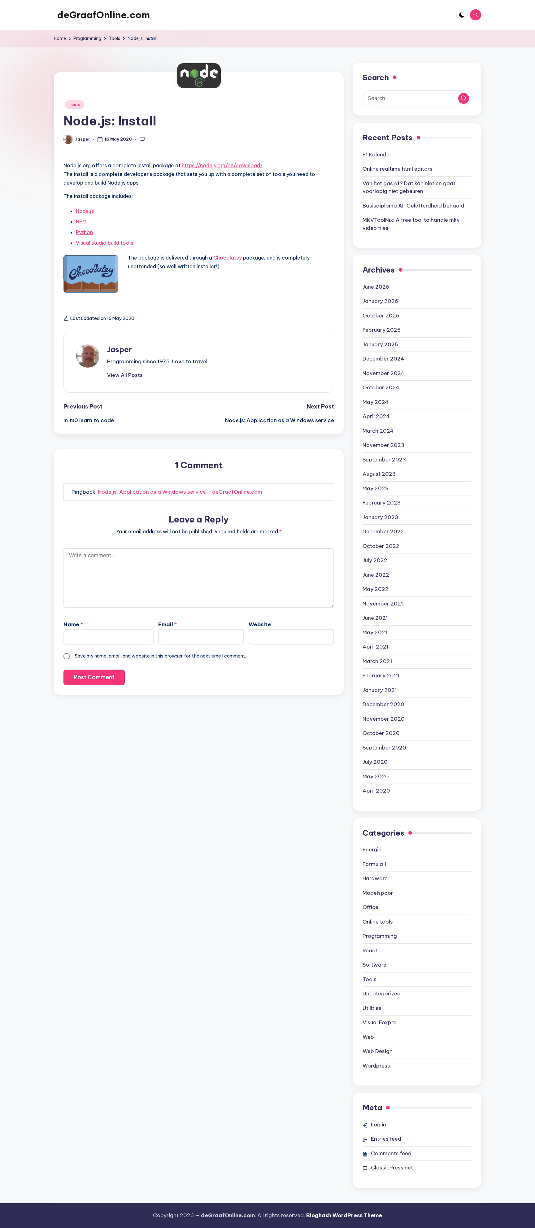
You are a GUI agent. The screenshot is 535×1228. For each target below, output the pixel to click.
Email (167, 624)
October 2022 (381, 546)
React (370, 950)
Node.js (85, 211)
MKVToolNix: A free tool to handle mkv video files (411, 223)
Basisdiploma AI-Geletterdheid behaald (413, 205)
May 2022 (376, 589)
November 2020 (384, 718)
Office (370, 907)
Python (84, 232)
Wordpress (376, 1065)
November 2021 (383, 603)
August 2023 (379, 473)
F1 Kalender (377, 154)
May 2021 (375, 632)
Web (368, 1037)
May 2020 (376, 776)
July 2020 (375, 761)
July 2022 (375, 560)
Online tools (378, 921)
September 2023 (384, 459)
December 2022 (383, 531)
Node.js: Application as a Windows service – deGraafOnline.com (180, 491)
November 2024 (383, 373)
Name (73, 624)
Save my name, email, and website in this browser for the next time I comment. (160, 656)
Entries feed (386, 1138)
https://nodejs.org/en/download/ (222, 165)
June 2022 (376, 574)
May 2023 (376, 488)
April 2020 (376, 790)
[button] (125, 375)
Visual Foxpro (380, 1022)
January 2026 (380, 301)
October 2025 (381, 315)
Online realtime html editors (398, 168)
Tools (74, 104)
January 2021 (380, 690)
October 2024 (381, 387)
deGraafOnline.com (103, 15)
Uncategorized (382, 993)
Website (260, 624)
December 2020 (383, 704)
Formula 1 (374, 864)
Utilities (372, 1008)
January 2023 (380, 517)
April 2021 (376, 646)
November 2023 (383, 445)
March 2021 (377, 661)
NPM (81, 221)
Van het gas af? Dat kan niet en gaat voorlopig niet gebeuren (409, 187)
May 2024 (376, 402)
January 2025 (380, 344)
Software (374, 964)
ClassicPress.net (392, 1167)
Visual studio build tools (104, 243)
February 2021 (381, 675)
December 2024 (383, 358)
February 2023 (382, 502)
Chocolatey (227, 258)
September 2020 (384, 747)
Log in (378, 1124)
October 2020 (381, 733)
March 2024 (378, 430)
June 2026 (376, 286)
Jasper (119, 349)
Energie (372, 849)
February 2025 (382, 329)
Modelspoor (378, 892)
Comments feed (391, 1153)
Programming (380, 936)
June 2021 (375, 617)
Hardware (375, 878)
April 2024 (376, 416)
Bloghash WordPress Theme (344, 1215)
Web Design (378, 1051)
